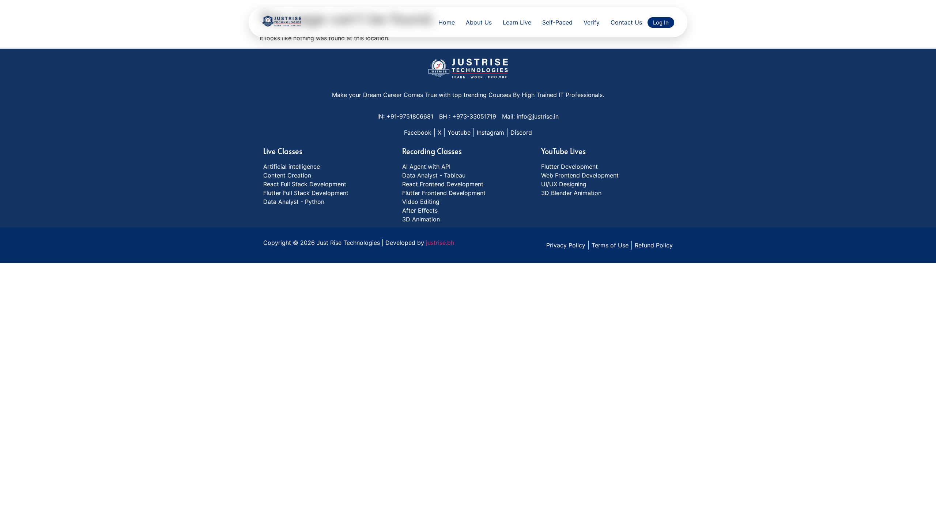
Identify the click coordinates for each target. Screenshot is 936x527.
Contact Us (626, 22)
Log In (661, 22)
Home (446, 22)
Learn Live (517, 22)
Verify (592, 22)
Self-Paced (557, 22)
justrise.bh (440, 242)
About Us (479, 22)
